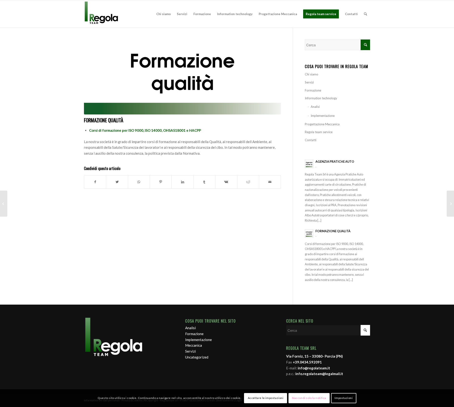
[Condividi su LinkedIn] (182, 181)
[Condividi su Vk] (226, 181)
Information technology (321, 98)
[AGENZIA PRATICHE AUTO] (450, 204)
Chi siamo (311, 74)
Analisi (315, 107)
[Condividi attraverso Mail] (270, 181)
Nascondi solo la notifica (309, 398)
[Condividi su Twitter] (117, 181)
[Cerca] (365, 14)
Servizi (309, 82)
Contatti (310, 140)
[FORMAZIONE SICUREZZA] (3, 204)
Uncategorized (196, 357)
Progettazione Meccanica (322, 124)
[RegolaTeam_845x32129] (182, 76)
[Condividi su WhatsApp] (139, 181)
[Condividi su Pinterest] (160, 181)
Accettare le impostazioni (266, 398)
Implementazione (323, 116)
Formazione (313, 90)
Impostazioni (344, 398)
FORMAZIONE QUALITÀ (103, 120)
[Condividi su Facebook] (95, 181)
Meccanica (193, 345)
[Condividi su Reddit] (248, 181)
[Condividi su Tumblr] (204, 181)
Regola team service (318, 132)
